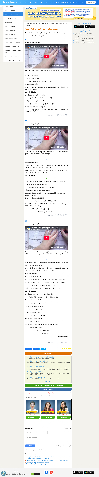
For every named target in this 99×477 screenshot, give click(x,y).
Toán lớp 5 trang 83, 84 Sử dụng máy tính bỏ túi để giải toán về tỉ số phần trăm (47, 460)
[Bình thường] (61, 115)
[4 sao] (68, 348)
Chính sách (15, 471)
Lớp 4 (62, 2)
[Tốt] (63, 115)
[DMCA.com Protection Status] (35, 474)
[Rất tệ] (55, 115)
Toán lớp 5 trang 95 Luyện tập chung (41, 29)
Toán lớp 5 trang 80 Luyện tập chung (36, 464)
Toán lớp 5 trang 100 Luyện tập (36, 377)
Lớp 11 (26, 2)
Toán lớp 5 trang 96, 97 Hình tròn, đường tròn (40, 357)
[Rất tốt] (66, 115)
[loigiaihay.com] (10, 3)
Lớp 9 (36, 2)
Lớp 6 (52, 2)
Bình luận (29, 349)
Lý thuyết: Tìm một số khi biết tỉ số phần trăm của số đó (41, 456)
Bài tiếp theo (48, 353)
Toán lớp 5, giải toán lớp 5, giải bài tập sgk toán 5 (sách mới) (44, 24)
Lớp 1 (77, 2)
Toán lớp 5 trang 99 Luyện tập (35, 366)
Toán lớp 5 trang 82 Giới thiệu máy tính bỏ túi (38, 462)
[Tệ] (58, 115)
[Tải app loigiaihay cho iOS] (90, 26)
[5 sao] (70, 348)
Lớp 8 (41, 2)
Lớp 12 (21, 2)
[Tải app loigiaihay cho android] (78, 26)
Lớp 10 (31, 2)
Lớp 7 (46, 2)
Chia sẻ (36, 349)
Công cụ (82, 2)
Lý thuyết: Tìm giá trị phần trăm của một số (37, 458)
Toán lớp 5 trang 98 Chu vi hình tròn (37, 361)
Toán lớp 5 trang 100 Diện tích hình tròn (38, 372)
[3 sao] (66, 348)
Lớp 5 (57, 2)
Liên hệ (7, 471)
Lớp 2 (72, 2)
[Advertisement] (85, 68)
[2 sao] (64, 348)
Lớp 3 (67, 2)
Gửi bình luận (30, 446)
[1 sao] (63, 348)
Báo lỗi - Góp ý (48, 389)
